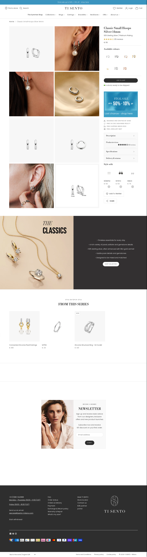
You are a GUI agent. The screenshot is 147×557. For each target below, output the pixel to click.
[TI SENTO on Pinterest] (13, 534)
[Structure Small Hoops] (116, 55)
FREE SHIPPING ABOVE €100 (116, 126)
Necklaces (94, 15)
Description (111, 136)
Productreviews (121, 143)
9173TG (118, 181)
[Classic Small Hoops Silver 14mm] (107, 55)
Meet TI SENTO (82, 497)
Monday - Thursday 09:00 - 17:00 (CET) (24, 500)
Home (11, 21)
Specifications (111, 151)
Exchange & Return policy (58, 509)
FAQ (49, 497)
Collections (50, 15)
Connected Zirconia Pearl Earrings (23, 345)
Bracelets (82, 15)
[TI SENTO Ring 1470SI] (57, 326)
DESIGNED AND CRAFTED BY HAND (119, 121)
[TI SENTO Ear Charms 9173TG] (121, 172)
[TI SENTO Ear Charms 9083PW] (109, 172)
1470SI (44, 345)
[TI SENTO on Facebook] (10, 534)
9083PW (107, 181)
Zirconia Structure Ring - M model (88, 345)
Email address (83, 431)
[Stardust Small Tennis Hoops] (116, 67)
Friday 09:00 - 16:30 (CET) (19, 504)
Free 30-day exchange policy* (118, 123)
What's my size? (54, 514)
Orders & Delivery (55, 503)
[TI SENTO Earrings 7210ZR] (125, 67)
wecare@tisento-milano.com (21, 513)
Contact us (82, 503)
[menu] (22, 554)
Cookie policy (111, 554)
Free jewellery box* (114, 129)
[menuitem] (84, 554)
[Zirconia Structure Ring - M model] (90, 326)
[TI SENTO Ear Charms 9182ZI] (132, 172)
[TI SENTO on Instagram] (16, 534)
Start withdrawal (15, 519)
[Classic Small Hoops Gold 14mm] (134, 55)
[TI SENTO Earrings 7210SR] (125, 55)
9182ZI (129, 181)
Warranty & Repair (55, 511)
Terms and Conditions (83, 554)
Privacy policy (99, 554)
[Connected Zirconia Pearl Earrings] (24, 326)
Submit (89, 443)
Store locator (82, 500)
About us (114, 15)
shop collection (111, 264)
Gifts (104, 15)
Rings (61, 15)
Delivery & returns (113, 158)
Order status (53, 500)
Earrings (70, 15)
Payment (51, 506)
